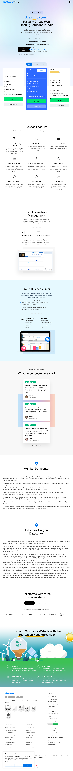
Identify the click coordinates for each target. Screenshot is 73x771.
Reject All (18, 765)
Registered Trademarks (37, 757)
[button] (42, 603)
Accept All (27, 765)
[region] (18, 760)
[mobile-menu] (69, 2)
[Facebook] (9, 697)
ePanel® (18, 163)
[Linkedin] (17, 697)
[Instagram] (14, 697)
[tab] (29, 64)
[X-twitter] (11, 697)
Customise (9, 765)
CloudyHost (64, 756)
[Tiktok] (19, 697)
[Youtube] (6, 697)
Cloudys (56, 756)
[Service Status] (52, 724)
